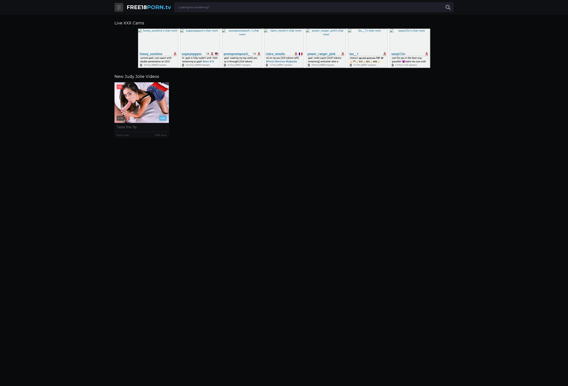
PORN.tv (149, 7)
